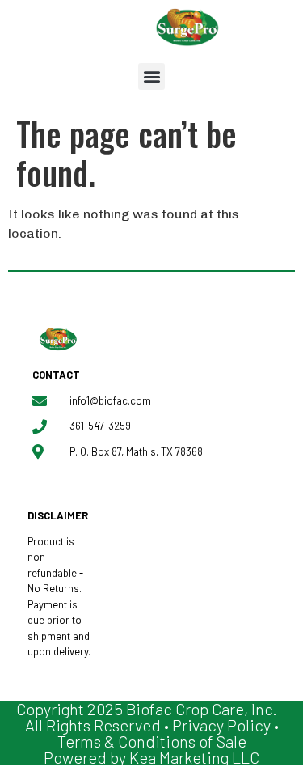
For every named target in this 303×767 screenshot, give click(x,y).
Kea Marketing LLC (194, 757)
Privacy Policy (221, 725)
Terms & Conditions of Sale (151, 741)
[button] (151, 76)
